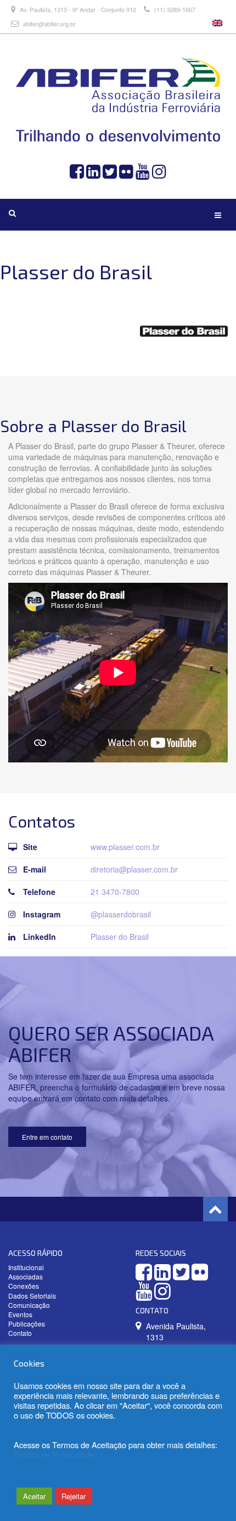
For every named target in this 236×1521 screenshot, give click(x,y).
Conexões (23, 1285)
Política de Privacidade (54, 1454)
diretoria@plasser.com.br (134, 869)
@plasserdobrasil (121, 914)
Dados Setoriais (32, 1295)
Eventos (20, 1314)
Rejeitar (73, 1496)
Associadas (25, 1276)
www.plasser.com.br (125, 846)
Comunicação (29, 1305)
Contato (20, 1333)
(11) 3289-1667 (174, 9)
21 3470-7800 (115, 891)
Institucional (26, 1267)
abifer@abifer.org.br (49, 23)
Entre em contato (47, 1136)
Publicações (26, 1323)
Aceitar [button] (34, 1496)
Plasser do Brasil (120, 936)
